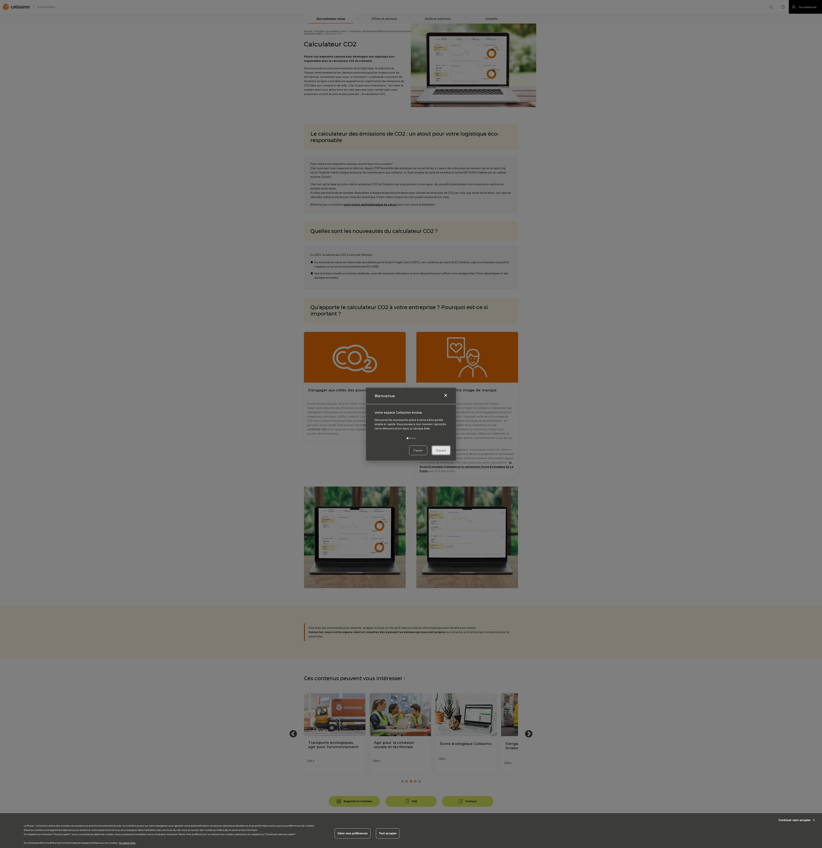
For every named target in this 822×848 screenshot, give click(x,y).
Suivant (441, 450)
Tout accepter (388, 833)
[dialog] (411, 424)
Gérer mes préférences (353, 833)
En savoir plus (127, 842)
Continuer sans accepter (795, 820)
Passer (418, 450)
